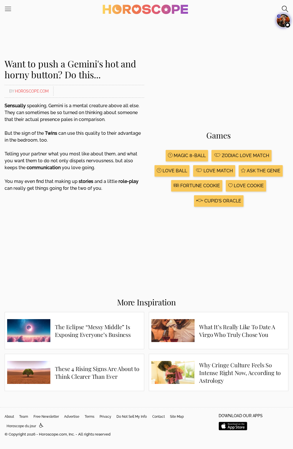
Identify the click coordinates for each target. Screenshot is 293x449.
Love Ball (174, 170)
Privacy (105, 417)
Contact (158, 417)
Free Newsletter (46, 417)
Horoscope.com (32, 91)
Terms (89, 417)
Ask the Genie (263, 170)
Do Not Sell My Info (131, 417)
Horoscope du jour (21, 426)
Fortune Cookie (199, 185)
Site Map (177, 417)
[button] (41, 425)
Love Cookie (248, 185)
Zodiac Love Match (245, 155)
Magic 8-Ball (189, 155)
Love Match (217, 170)
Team (23, 417)
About (9, 417)
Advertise (71, 417)
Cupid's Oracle (222, 201)
